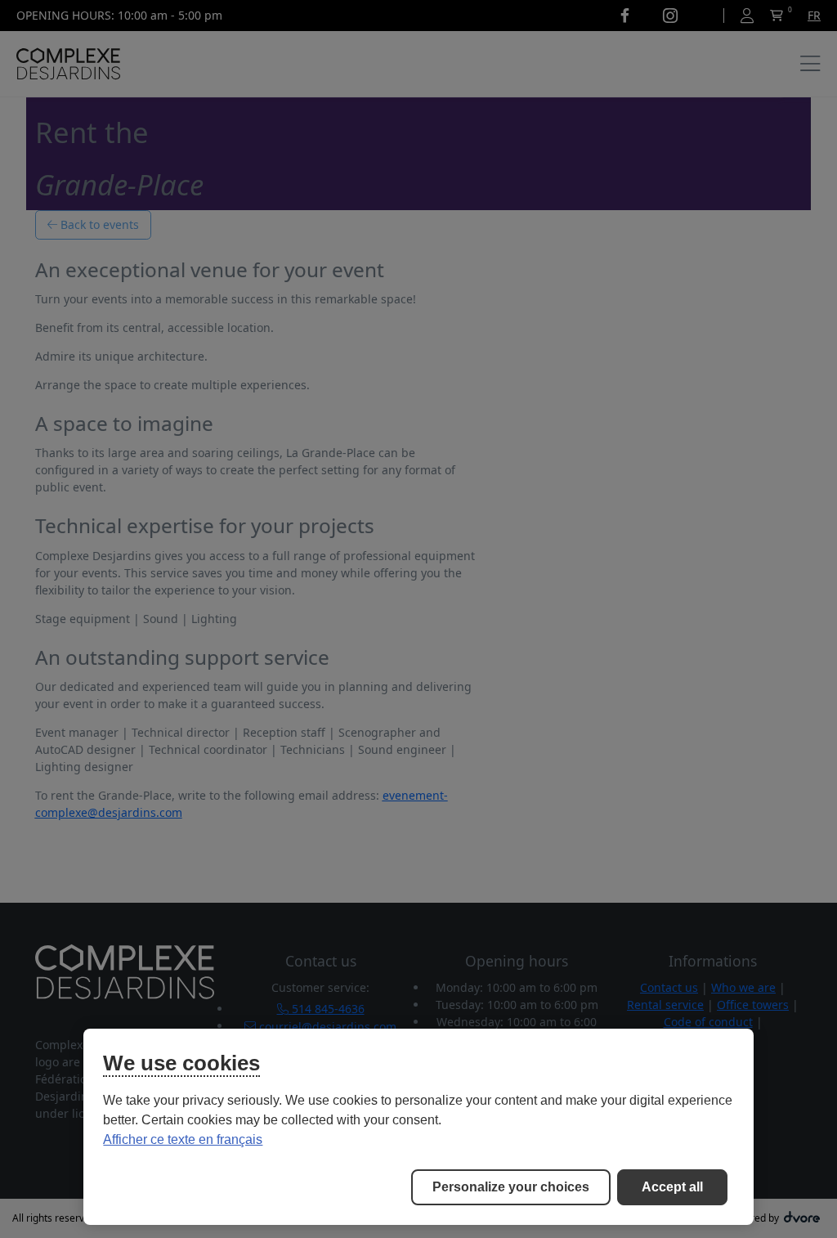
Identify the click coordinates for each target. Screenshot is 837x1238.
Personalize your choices (510, 1187)
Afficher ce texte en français (182, 1139)
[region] (418, 1127)
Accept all (672, 1187)
